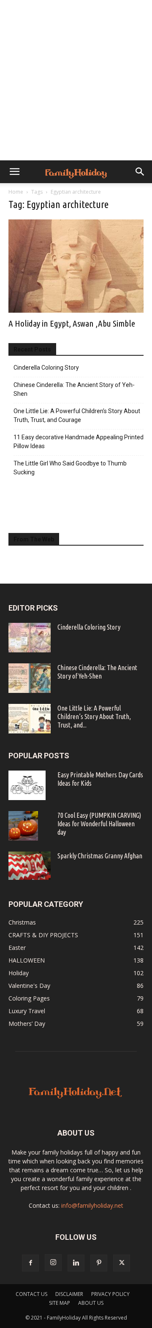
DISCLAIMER (69, 1294)
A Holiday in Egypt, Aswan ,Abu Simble (71, 323)
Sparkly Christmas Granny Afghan (99, 856)
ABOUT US (90, 1302)
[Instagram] (53, 1262)
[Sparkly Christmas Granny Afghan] (29, 866)
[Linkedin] (76, 1263)
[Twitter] (121, 1263)
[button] (14, 171)
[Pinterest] (98, 1263)
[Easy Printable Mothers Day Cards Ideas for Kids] (27, 785)
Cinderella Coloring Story (46, 367)
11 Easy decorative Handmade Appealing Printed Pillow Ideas (79, 441)
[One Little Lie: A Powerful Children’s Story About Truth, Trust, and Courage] (29, 718)
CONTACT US (31, 1294)
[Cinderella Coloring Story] (29, 637)
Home (15, 191)
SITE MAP (59, 1302)
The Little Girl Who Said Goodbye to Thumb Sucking (70, 468)
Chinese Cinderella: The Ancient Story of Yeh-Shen (74, 389)
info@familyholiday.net (92, 1205)
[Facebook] (30, 1263)
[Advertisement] (76, 80)
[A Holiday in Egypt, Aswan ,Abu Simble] (76, 266)
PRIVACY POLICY (110, 1294)
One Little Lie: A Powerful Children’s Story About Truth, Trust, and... (94, 716)
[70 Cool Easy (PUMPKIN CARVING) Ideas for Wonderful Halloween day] (23, 826)
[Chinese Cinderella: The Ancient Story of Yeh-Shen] (29, 678)
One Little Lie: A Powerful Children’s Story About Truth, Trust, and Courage (77, 415)
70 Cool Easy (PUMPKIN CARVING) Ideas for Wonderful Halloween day (99, 823)
